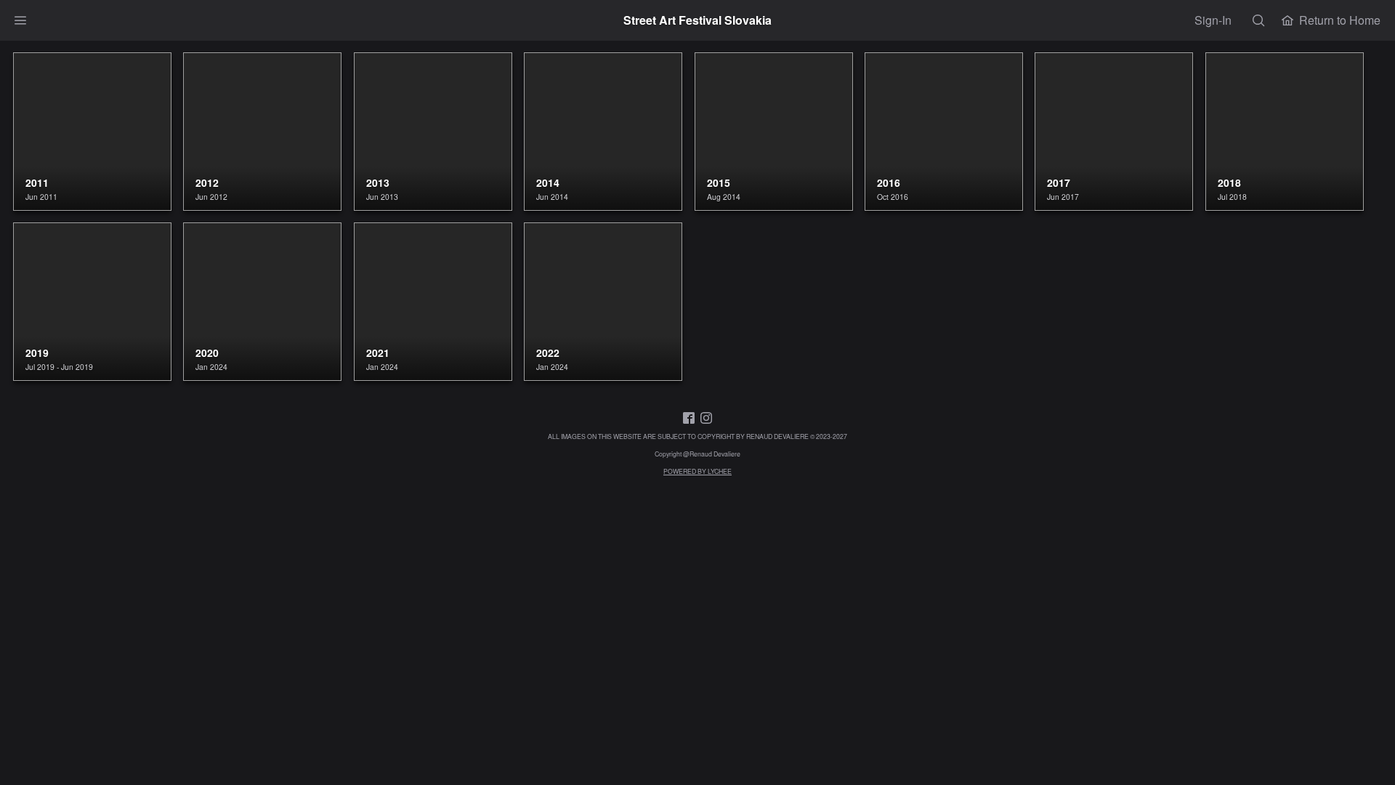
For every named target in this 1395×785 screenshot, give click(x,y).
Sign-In (1213, 20)
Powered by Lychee (697, 471)
